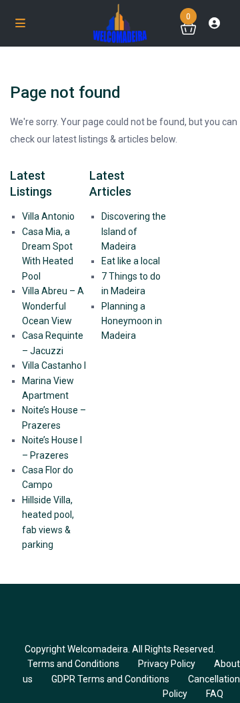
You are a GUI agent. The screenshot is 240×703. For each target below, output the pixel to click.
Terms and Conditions (73, 663)
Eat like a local (130, 261)
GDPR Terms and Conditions (110, 679)
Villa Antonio (48, 216)
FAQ (214, 693)
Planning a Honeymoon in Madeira (131, 321)
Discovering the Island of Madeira (133, 231)
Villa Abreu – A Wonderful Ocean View (53, 306)
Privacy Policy (166, 663)
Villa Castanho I (54, 365)
